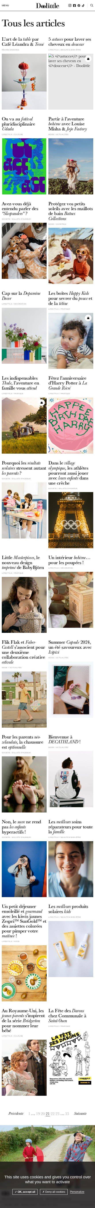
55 (67, 1113)
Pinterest (79, 5)
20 (43, 1113)
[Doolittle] (47, 5)
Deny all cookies (55, 1191)
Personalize (77, 1191)
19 (38, 1113)
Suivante (80, 1113)
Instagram (69, 5)
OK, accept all (26, 1191)
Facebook (74, 5)
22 (53, 1113)
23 (57, 1113)
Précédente (15, 1113)
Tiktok (83, 5)
